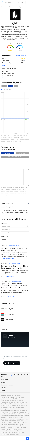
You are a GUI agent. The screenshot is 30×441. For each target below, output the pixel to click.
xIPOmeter (9, 2)
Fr (21, 374)
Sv (28, 374)
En (15, 374)
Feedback (3, 382)
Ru (24, 374)
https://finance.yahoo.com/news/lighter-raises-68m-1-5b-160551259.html (9, 296)
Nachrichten (4, 374)
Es (18, 374)
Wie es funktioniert (21, 55)
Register (3, 390)
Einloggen (3, 387)
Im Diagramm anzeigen (14, 245)
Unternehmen (4, 377)
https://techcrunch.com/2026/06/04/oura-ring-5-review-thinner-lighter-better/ (9, 258)
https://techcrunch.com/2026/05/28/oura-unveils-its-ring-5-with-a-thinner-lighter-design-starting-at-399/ (9, 276)
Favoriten (5, 379)
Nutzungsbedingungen (7, 385)
